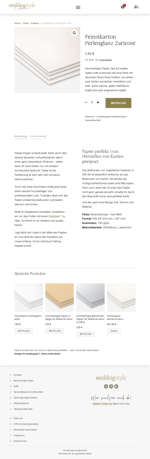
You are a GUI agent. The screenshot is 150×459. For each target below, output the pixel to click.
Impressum (19, 435)
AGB (16, 386)
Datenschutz (20, 441)
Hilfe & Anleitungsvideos (26, 424)
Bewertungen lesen (23, 380)
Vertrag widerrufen (23, 409)
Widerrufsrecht (21, 403)
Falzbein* (55, 216)
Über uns (18, 418)
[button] (74, 33)
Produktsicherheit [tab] (38, 136)
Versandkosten (105, 60)
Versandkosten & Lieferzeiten (28, 392)
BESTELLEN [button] (23, 331)
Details (114, 331)
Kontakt (18, 374)
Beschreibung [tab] (20, 136)
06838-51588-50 (102, 403)
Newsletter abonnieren (25, 429)
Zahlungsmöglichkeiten (25, 397)
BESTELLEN (118, 103)
